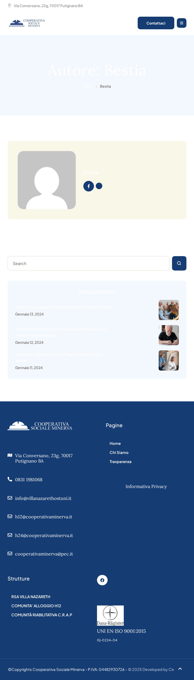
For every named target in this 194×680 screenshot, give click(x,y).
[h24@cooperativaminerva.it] (10, 535)
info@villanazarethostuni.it (43, 498)
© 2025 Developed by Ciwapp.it (157, 669)
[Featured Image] (169, 310)
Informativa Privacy (146, 486)
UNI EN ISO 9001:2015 (121, 631)
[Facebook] (102, 580)
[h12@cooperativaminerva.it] (10, 516)
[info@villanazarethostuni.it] (10, 498)
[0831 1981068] (10, 479)
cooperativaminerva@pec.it (44, 554)
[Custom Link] (88, 186)
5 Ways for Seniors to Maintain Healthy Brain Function (64, 306)
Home (88, 86)
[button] (180, 668)
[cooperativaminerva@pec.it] (10, 553)
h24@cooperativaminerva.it (44, 535)
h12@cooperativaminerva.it (43, 517)
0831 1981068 (28, 479)
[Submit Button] (179, 263)
